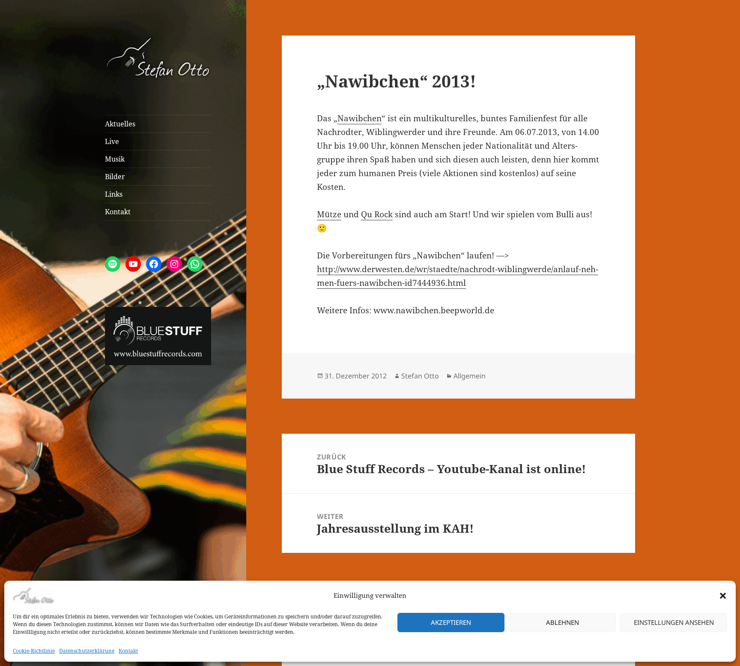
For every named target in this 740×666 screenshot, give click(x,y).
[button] (723, 595)
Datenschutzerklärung (86, 650)
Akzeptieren (451, 622)
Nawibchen (359, 118)
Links (113, 194)
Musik (115, 159)
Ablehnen (562, 622)
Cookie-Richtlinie (34, 650)
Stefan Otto (420, 376)
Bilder (115, 176)
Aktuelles (120, 124)
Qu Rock (377, 214)
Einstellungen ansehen (674, 622)
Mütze (329, 214)
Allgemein (470, 376)
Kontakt (128, 650)
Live (112, 141)
